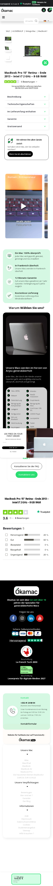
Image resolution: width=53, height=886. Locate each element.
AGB (26, 816)
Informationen (26, 805)
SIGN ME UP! (13, 447)
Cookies (26, 824)
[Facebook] (13, 618)
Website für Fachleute (39, 3)
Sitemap (26, 830)
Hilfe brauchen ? (26, 833)
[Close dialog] (51, 430)
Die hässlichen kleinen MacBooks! (28, 774)
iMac (26, 760)
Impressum (26, 819)
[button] (26, 466)
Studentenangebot (26, 827)
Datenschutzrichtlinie (26, 821)
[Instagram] (22, 618)
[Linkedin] (31, 618)
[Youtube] (39, 618)
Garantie (26, 798)
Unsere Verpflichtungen (27, 782)
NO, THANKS (13, 451)
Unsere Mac (26, 750)
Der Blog (26, 801)
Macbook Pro (26, 771)
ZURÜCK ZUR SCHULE (26, 777)
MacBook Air (26, 769)
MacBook (26, 766)
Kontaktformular (29, 723)
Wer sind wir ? (26, 795)
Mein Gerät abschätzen (20, 154)
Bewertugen (26, 792)
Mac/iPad (26, 763)
